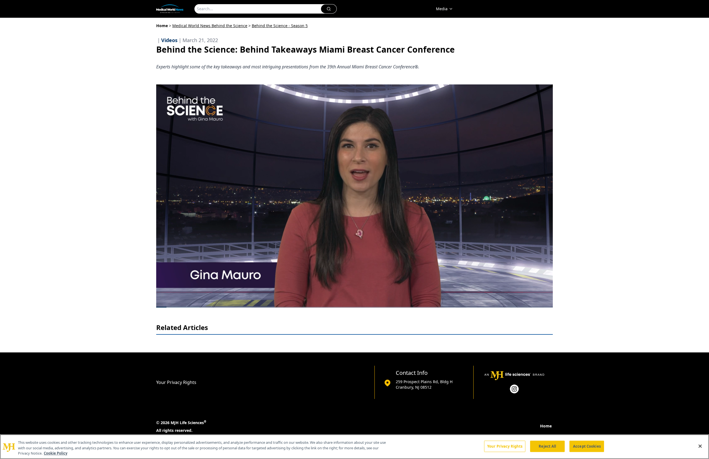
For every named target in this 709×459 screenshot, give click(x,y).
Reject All (547, 445)
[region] (354, 446)
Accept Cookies (587, 445)
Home (162, 25)
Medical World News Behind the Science (209, 25)
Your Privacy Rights (176, 382)
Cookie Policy (55, 453)
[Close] (700, 446)
